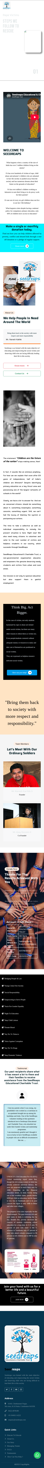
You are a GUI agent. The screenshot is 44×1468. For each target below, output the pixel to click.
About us (10, 1439)
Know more (19, 246)
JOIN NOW (20, 1300)
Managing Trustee (13, 1446)
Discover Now (11, 61)
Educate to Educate (14, 1435)
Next (18, 72)
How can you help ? (15, 1457)
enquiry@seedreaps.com (17, 1420)
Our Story (10, 1442)
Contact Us (20, 373)
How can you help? (19, 673)
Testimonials (11, 1453)
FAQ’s (9, 1450)
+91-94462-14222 (14, 1415)
